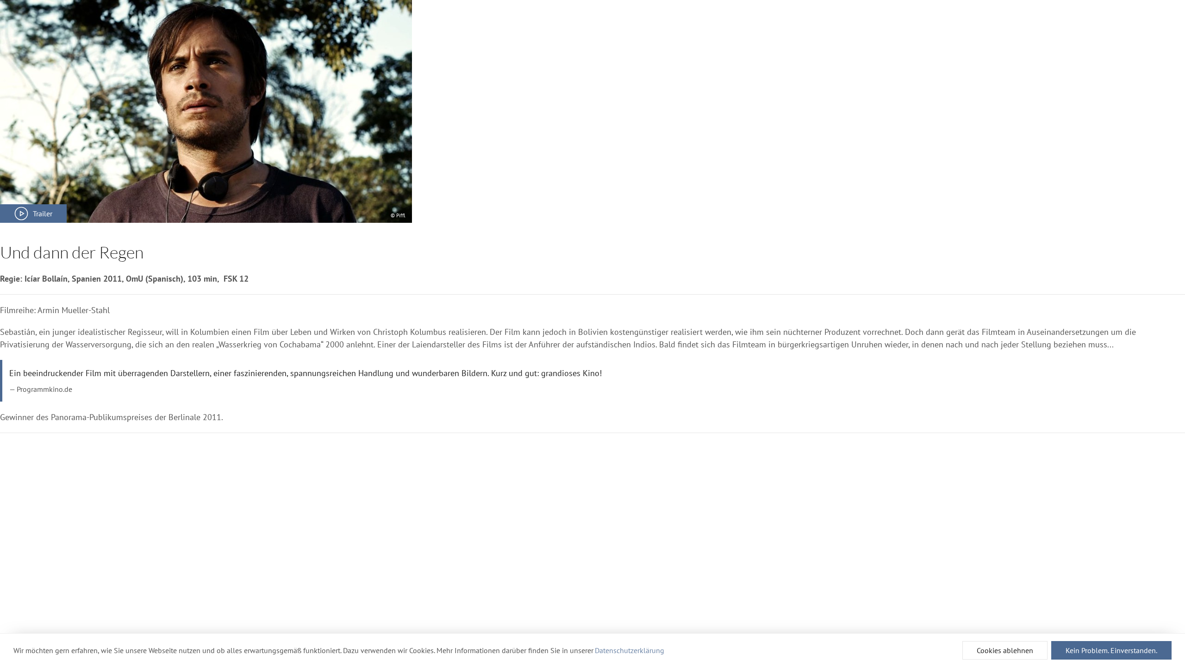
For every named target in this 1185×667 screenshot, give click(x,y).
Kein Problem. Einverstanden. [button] (1111, 650)
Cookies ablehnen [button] (1005, 650)
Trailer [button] (42, 213)
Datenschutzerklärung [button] (629, 650)
